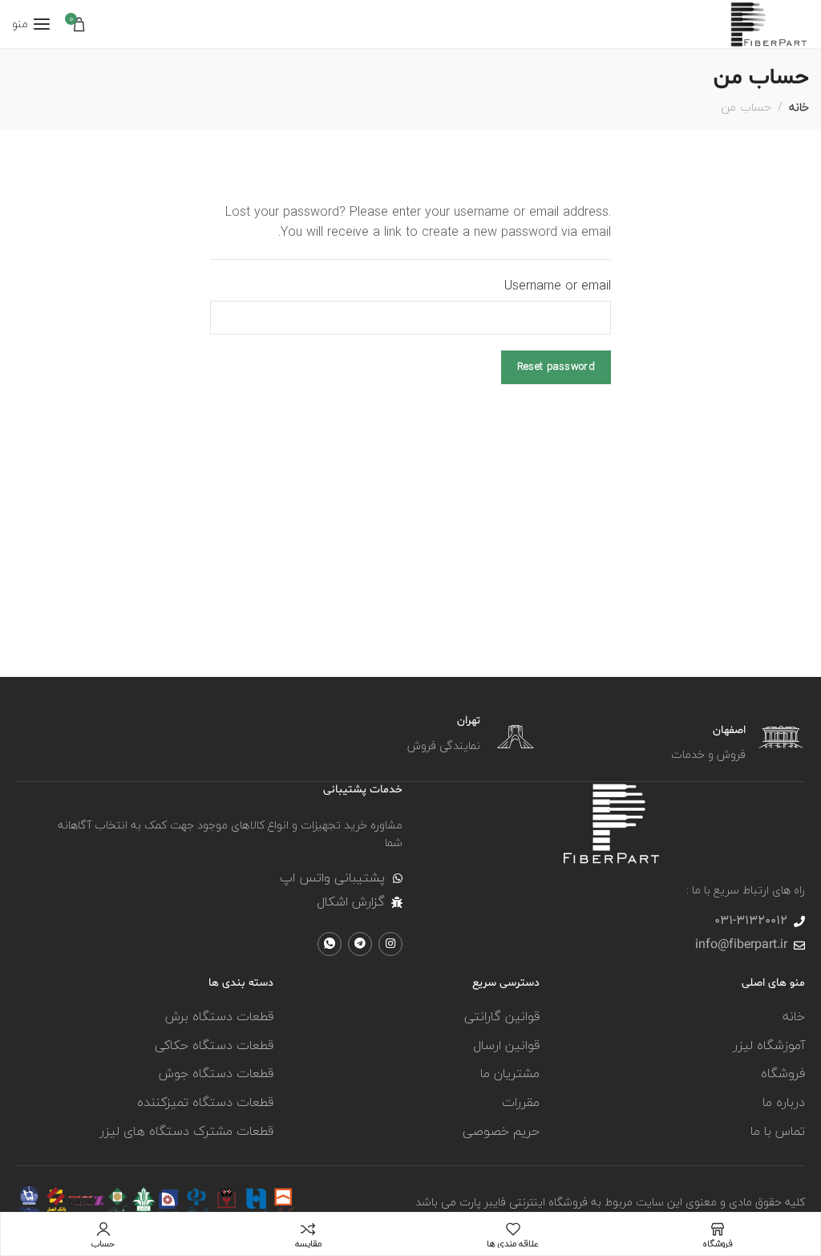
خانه (799, 107)
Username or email (557, 286)
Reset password (556, 366)
